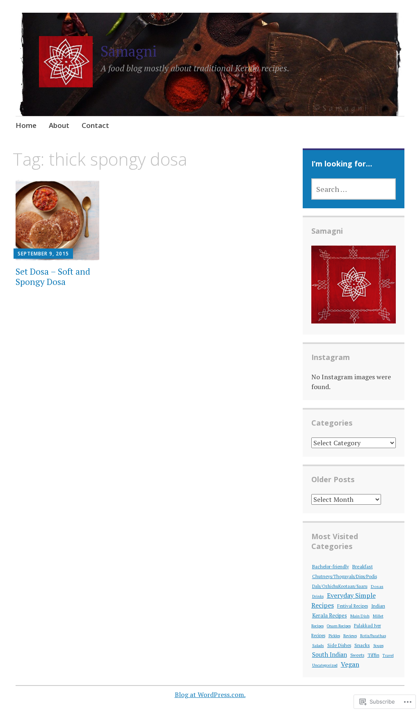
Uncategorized (325, 665)
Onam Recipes (339, 626)
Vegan (350, 664)
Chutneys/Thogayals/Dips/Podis (344, 576)
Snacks (362, 645)
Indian (378, 606)
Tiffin (373, 655)
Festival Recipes (352, 606)
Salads (318, 645)
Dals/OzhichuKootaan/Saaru (340, 586)
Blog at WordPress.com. (210, 694)
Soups (378, 645)
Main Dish (360, 616)
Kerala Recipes (329, 615)
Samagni (128, 51)
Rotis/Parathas (373, 635)
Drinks (318, 596)
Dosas (377, 586)
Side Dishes (339, 645)
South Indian (329, 654)
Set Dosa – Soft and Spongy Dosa (53, 276)
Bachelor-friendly (330, 566)
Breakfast (362, 566)
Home (26, 125)
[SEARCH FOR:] (353, 189)
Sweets (357, 655)
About (59, 125)
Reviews (350, 635)
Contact (95, 125)
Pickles (334, 635)
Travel (388, 655)
